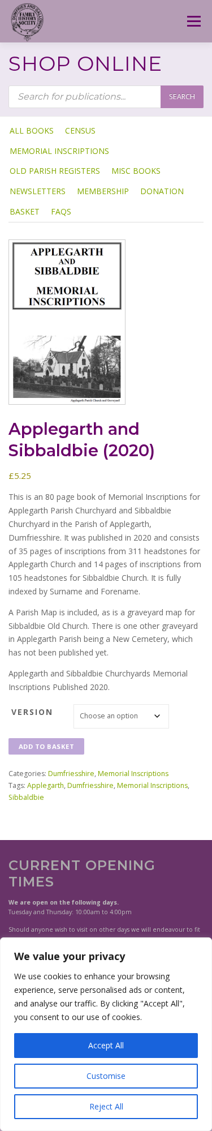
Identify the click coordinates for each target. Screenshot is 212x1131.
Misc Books (136, 170)
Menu (193, 21)
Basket (25, 211)
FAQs (61, 211)
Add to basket (47, 746)
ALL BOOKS (32, 130)
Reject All (106, 1106)
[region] (106, 1034)
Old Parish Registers (55, 170)
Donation (162, 191)
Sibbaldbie (26, 797)
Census (80, 130)
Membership (103, 191)
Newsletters (38, 191)
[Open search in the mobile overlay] (106, 96)
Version (32, 711)
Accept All (106, 1045)
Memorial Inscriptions (59, 150)
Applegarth (45, 785)
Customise (106, 1075)
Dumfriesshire (71, 773)
